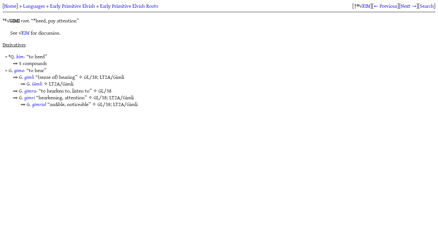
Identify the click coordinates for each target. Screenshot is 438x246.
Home (10, 5)
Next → (408, 5)
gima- (19, 70)
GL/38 (90, 76)
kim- (20, 56)
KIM (366, 5)
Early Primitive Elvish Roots (129, 5)
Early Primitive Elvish (72, 5)
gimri (29, 97)
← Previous (385, 5)
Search (427, 5)
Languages (34, 5)
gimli (29, 76)
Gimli (37, 83)
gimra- (31, 90)
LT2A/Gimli (112, 76)
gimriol (39, 104)
